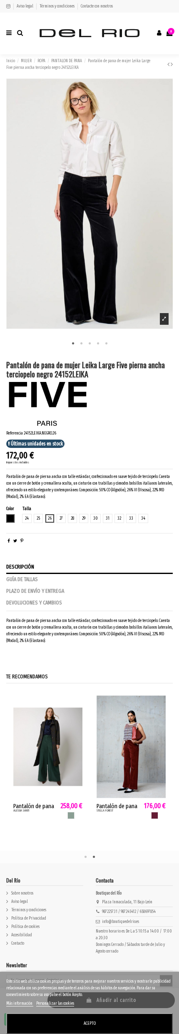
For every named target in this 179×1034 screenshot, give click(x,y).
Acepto (90, 1023)
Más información (19, 1003)
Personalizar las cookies (55, 1003)
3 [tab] (89, 343)
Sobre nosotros (22, 893)
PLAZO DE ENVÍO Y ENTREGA (35, 591)
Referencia (14, 433)
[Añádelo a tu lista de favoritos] (77, 705)
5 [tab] (106, 343)
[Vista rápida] (77, 718)
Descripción (20, 567)
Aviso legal (25, 6)
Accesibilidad (21, 935)
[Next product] (172, 64)
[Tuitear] (15, 541)
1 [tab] (73, 343)
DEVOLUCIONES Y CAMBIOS (34, 602)
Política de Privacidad (28, 918)
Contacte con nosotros (97, 6)
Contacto (17, 943)
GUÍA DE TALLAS (22, 579)
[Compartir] (8, 541)
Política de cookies (25, 926)
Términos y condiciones (57, 6)
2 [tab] (81, 343)
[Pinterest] (21, 541)
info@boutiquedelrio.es (120, 921)
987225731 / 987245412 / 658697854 (129, 911)
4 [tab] (98, 343)
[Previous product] (169, 64)
